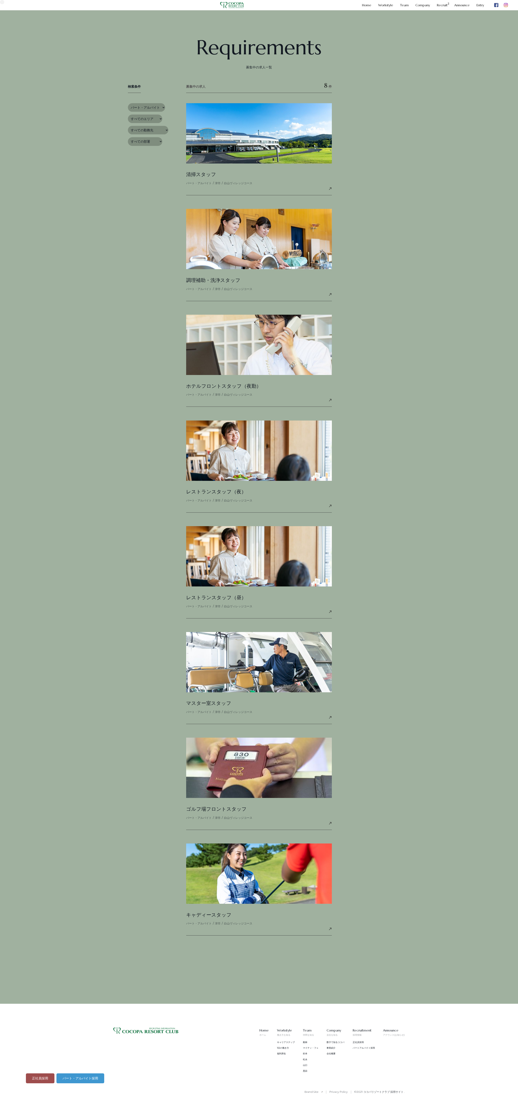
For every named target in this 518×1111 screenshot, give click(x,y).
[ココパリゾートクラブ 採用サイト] (145, 1032)
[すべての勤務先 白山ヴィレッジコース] (148, 130)
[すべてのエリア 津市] (145, 119)
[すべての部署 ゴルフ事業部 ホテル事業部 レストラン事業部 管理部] (145, 141)
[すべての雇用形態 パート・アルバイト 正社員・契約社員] (146, 107)
